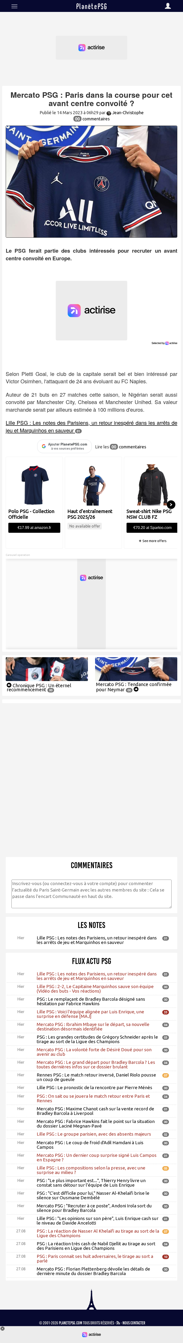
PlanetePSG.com (70, 1323)
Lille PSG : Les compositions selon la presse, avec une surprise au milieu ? (91, 1170)
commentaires (92, 118)
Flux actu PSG (91, 961)
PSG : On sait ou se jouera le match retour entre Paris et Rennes (93, 1098)
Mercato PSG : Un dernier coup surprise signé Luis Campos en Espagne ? (97, 1157)
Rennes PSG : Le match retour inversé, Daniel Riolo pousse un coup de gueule (96, 1077)
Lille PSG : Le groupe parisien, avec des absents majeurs (94, 1134)
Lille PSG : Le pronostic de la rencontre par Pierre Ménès (94, 1087)
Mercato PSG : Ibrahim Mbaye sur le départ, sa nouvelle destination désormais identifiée (93, 1026)
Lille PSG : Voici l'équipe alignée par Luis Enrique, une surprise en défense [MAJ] (90, 1014)
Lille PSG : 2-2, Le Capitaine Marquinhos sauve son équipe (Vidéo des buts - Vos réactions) (95, 989)
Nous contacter (133, 1323)
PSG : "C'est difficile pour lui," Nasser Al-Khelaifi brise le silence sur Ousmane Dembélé (93, 1195)
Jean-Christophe (127, 112)
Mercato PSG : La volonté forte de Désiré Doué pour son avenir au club (94, 1052)
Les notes (91, 925)
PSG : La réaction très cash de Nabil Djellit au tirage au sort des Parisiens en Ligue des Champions (96, 1246)
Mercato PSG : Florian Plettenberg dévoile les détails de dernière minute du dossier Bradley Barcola (93, 1271)
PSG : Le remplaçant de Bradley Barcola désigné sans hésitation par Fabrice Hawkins (91, 1001)
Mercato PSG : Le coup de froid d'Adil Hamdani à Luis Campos (90, 1145)
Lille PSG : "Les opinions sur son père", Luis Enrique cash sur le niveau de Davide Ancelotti (97, 1220)
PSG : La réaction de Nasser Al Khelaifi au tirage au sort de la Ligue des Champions (98, 1233)
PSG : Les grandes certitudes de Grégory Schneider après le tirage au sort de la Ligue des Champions (97, 1039)
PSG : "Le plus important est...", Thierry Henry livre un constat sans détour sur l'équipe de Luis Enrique (91, 1183)
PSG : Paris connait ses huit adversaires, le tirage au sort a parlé (95, 1258)
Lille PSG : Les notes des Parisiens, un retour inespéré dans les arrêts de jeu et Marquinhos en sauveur (97, 940)
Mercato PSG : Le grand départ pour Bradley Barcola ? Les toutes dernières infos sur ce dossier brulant (96, 1064)
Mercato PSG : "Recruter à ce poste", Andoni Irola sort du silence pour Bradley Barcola (94, 1208)
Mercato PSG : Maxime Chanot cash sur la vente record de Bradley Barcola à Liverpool (95, 1111)
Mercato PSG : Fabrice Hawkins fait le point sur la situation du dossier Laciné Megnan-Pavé (96, 1123)
